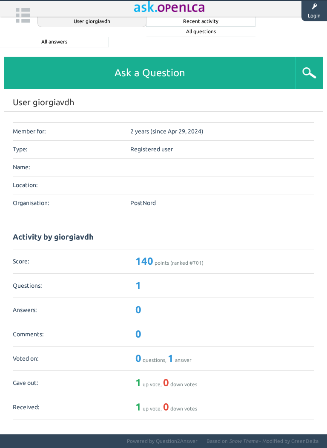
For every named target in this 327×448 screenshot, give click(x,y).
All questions (201, 31)
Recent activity (200, 21)
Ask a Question (150, 72)
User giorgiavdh (92, 21)
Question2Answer (177, 441)
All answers (54, 41)
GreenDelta (304, 441)
